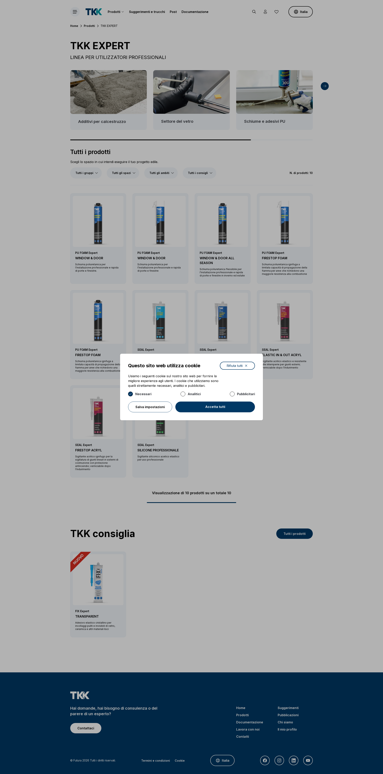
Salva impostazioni (150, 407)
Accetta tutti (215, 407)
